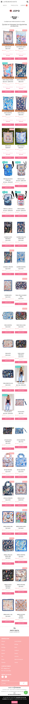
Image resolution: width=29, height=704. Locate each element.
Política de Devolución (18, 659)
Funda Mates (8, 353)
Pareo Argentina (21, 146)
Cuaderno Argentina (21, 267)
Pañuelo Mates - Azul (8, 614)
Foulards (16, 653)
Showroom (3, 662)
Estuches (3, 650)
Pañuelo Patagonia (21, 584)
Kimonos (3, 653)
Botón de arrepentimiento (14, 694)
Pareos (15, 647)
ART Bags (16, 644)
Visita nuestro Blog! (7, 670)
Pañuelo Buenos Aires (8, 526)
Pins (2, 656)
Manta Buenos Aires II (21, 46)
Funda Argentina (8, 325)
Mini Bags (3, 647)
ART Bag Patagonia (8, 469)
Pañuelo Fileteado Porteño (21, 615)
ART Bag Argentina (21, 469)
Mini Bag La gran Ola (7, 208)
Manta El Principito (21, 80)
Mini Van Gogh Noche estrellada (7, 179)
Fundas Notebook (17, 641)
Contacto (16, 662)
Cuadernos (16, 650)
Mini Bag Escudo (21, 179)
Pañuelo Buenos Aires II (21, 526)
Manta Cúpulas (21, 113)
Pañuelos (3, 641)
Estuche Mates (21, 411)
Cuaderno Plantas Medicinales (8, 237)
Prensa (2, 659)
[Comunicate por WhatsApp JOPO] (26, 692)
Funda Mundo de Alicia (8, 383)
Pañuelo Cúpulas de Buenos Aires (8, 555)
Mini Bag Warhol (21, 208)
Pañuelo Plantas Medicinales (8, 585)
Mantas (2, 644)
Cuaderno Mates (8, 295)
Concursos (16, 656)
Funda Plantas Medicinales (21, 354)
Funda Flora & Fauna (21, 325)
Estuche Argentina (21, 440)
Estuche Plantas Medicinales (8, 440)
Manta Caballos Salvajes (8, 80)
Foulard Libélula (8, 411)
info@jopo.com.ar (6, 668)
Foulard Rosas (21, 383)
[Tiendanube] (14, 688)
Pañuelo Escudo (21, 498)
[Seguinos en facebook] (6, 677)
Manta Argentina (8, 113)
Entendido (14, 702)
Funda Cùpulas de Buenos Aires (21, 296)
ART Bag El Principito (8, 498)
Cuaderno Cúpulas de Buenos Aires (21, 237)
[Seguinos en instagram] (2, 677)
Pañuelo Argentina (21, 555)
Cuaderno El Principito (8, 267)
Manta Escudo (8, 46)
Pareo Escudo (8, 146)
